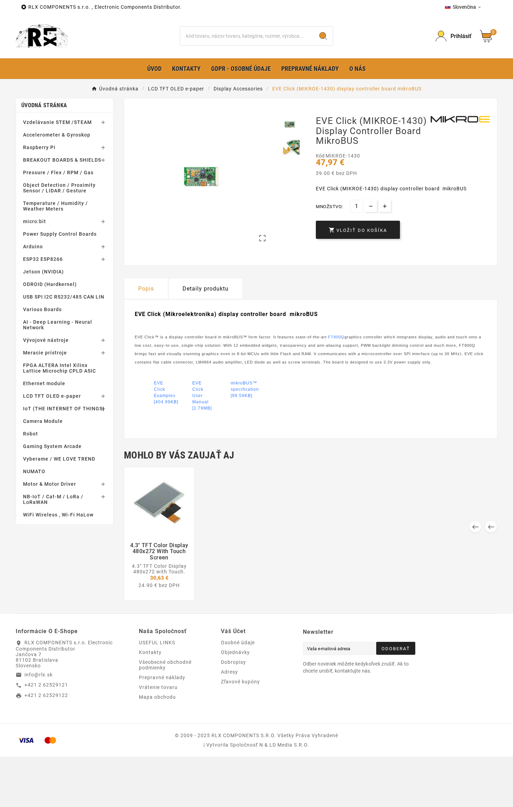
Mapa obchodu (157, 697)
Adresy (229, 672)
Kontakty (150, 652)
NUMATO (34, 471)
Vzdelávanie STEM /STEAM (57, 122)
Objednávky (235, 652)
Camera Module (43, 421)
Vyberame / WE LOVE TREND (59, 459)
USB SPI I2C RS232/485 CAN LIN (63, 297)
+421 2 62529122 (46, 695)
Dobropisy (233, 662)
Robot (30, 433)
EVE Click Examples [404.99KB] (162, 389)
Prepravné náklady (162, 677)
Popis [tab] (146, 288)
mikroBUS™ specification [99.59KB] (238, 389)
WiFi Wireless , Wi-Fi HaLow (58, 515)
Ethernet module (44, 383)
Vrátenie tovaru (158, 687)
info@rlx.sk (38, 674)
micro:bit (34, 221)
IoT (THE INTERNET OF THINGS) (64, 408)
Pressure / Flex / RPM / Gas (58, 172)
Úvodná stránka (44, 105)
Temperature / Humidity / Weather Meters (55, 206)
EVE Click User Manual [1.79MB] (200, 389)
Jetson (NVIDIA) (43, 271)
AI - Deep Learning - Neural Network (57, 324)
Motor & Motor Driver (49, 484)
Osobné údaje (238, 642)
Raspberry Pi (39, 147)
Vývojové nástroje (46, 340)
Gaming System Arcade (52, 446)
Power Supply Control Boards (60, 234)
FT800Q (336, 337)
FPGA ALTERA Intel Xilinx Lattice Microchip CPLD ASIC (59, 368)
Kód (321, 156)
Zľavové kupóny (240, 681)
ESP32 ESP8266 (43, 259)
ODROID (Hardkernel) (50, 284)
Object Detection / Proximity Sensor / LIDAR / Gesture (59, 187)
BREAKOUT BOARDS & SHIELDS (62, 160)
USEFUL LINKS (157, 642)
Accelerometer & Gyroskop (56, 135)
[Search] (323, 36)
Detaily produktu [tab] (206, 288)
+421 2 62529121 (46, 685)
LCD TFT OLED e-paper (52, 396)
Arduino (33, 246)
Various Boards (42, 309)
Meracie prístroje (45, 352)
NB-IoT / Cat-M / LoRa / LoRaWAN (53, 499)
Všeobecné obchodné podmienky (165, 664)
